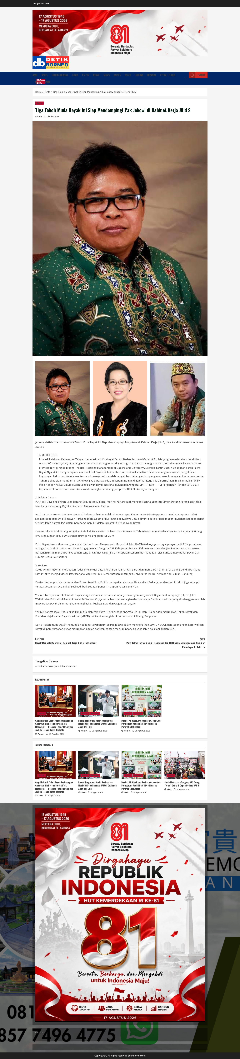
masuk (51, 666)
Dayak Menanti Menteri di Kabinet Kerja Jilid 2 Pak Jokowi (65, 641)
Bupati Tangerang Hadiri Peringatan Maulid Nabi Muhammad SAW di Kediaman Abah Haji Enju (97, 724)
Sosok (128, 75)
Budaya (96, 75)
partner (201, 75)
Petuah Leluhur (167, 75)
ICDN (38, 81)
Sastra (117, 75)
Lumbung (139, 75)
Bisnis (75, 75)
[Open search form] (186, 78)
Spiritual (151, 75)
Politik (85, 75)
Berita (45, 75)
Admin (38, 116)
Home (34, 75)
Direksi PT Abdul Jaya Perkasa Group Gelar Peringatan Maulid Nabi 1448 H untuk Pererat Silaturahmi (141, 724)
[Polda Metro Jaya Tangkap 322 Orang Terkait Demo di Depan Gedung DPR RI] (184, 765)
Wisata (107, 75)
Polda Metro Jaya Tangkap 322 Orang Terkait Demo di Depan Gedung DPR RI (182, 784)
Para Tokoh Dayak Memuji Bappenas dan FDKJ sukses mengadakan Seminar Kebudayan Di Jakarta (165, 643)
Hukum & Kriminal (60, 75)
